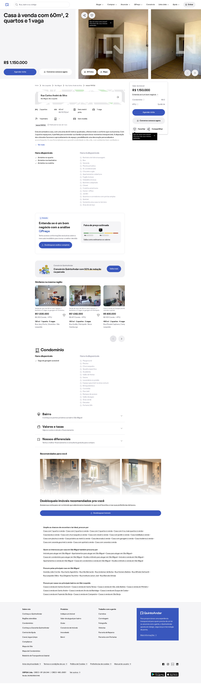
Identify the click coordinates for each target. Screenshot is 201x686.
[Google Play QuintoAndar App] (158, 674)
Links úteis (163, 4)
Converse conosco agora (57, 72)
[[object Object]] (111, 23)
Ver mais (41, 145)
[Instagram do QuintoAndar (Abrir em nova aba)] (168, 664)
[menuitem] (100, 4)
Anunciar (124, 4)
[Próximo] (195, 73)
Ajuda (175, 4)
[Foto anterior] (39, 295)
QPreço (137, 4)
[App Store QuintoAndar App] (172, 674)
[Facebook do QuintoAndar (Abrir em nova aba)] (163, 664)
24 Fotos (90, 72)
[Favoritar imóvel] (92, 15)
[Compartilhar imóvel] (84, 15)
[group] (50, 307)
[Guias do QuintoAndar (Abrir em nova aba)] (172, 664)
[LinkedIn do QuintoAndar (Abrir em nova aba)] (177, 664)
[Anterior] (187, 73)
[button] (80, 416)
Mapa (105, 72)
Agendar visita (20, 72)
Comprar (111, 4)
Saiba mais (114, 269)
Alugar (98, 4)
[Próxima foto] (62, 295)
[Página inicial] (7, 4)
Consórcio (150, 4)
